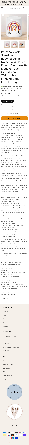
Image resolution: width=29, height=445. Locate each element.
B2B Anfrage (6, 368)
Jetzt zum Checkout (14, 118)
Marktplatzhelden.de (9, 350)
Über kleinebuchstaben (10, 336)
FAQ (4, 361)
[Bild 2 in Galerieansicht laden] (14, 44)
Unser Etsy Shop (8, 343)
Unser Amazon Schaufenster (11, 347)
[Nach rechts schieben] (27, 45)
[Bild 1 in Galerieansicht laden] (7, 44)
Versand (8, 95)
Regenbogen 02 (7, 101)
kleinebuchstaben (11, 440)
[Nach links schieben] (2, 45)
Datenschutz (6, 319)
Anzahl (3, 104)
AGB (4, 322)
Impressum (6, 311)
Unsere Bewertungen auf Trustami (17, 442)
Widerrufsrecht (7, 375)
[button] (2, 8)
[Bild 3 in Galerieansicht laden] (22, 44)
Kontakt (5, 315)
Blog (4, 379)
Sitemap (5, 371)
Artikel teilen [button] (6, 298)
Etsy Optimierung (8, 364)
